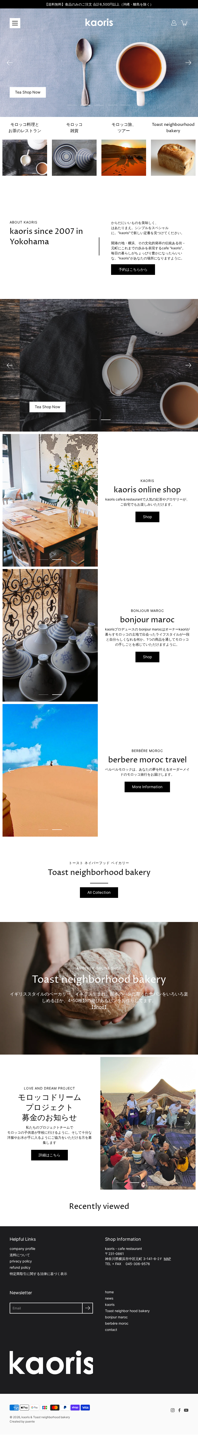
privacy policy (21, 1261)
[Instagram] (172, 1410)
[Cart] (184, 23)
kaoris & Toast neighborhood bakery (45, 1417)
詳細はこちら (49, 1155)
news (109, 1298)
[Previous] (9, 63)
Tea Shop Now (172, 407)
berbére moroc (116, 1323)
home (109, 1292)
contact (111, 1330)
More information (147, 787)
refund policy (20, 1267)
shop (147, 517)
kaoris (109, 1304)
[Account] (174, 23)
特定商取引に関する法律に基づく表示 (38, 1274)
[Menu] (15, 23)
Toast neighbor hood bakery (127, 1311)
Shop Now (28, 77)
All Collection (99, 892)
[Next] (188, 63)
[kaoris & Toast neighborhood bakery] (99, 23)
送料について (20, 1255)
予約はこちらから (133, 269)
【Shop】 (99, 1006)
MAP (167, 1259)
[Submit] (87, 1308)
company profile (22, 1249)
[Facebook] (179, 1410)
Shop (147, 657)
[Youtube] (186, 1410)
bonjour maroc (116, 1317)
